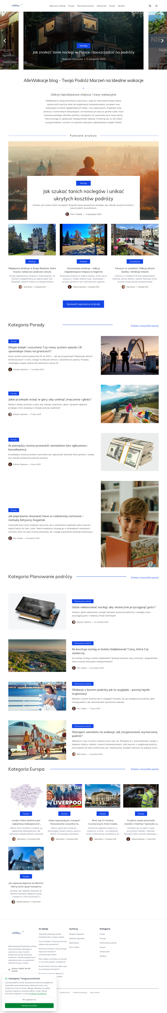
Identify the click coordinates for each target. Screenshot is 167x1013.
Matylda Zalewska (76, 934)
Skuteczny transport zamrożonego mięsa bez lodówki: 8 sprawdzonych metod (53, 952)
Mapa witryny (95, 992)
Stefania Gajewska (76, 938)
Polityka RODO (65, 992)
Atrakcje (121, 6)
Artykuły (43, 928)
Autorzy (73, 928)
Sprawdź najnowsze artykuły (83, 304)
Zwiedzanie (135, 261)
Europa (112, 6)
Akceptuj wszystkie (29, 1005)
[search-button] (150, 6)
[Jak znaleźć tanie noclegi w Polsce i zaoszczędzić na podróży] (83, 41)
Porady (71, 6)
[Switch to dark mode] (156, 6)
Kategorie (105, 928)
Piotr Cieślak (74, 947)
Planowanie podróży (85, 6)
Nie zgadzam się (29, 1000)
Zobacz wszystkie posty (145, 325)
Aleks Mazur (74, 943)
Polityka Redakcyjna (80, 992)
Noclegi (83, 45)
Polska (102, 934)
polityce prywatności (38, 994)
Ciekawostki (101, 6)
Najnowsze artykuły (57, 6)
